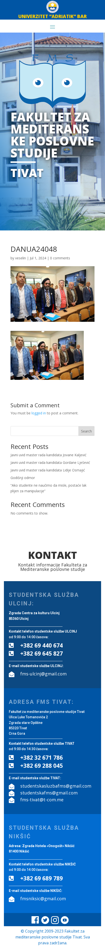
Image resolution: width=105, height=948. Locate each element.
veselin (20, 258)
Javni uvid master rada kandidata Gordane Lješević (50, 462)
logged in (39, 413)
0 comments (60, 258)
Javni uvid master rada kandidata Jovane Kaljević (48, 455)
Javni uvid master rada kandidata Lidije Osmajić (47, 470)
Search (86, 431)
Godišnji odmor (22, 477)
